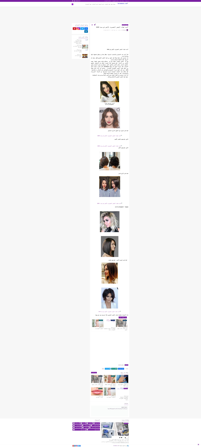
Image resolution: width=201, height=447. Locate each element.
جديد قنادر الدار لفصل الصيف (122, 329)
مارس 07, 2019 (79, 54)
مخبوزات (85, 427)
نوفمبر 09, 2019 (79, 45)
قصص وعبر (76, 425)
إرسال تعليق (124, 407)
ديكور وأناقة (76, 423)
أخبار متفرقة (96, 423)
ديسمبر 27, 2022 (79, 39)
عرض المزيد (94, 372)
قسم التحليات (95, 4)
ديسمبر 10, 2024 (79, 49)
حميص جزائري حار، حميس (78, 56)
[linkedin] (74, 1)
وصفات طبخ (113, 4)
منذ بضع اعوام (125, 327)
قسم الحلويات (107, 4)
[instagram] (76, 1)
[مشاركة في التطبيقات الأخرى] (103, 369)
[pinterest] (72, 1)
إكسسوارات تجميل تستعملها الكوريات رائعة (109, 329)
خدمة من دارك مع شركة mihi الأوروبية (119, 439)
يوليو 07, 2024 (127, 438)
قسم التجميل (101, 4)
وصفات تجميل (77, 427)
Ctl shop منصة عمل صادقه (77, 51)
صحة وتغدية (85, 425)
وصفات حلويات (93, 429)
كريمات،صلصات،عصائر (94, 427)
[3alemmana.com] (123, 4)
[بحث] (72, 4)
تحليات (83, 423)
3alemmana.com (116, 445)
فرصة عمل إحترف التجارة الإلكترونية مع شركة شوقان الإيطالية (77, 42)
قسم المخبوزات (88, 4)
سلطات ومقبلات (95, 425)
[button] (121, 369)
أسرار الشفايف (99, 397)
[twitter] (78, 1)
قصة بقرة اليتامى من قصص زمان (77, 47)
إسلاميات (89, 423)
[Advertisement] (100, 15)
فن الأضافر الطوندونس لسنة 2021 (123, 385)
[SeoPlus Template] (128, 445)
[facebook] (79, 1)
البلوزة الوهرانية (99, 328)
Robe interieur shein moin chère (110, 385)
